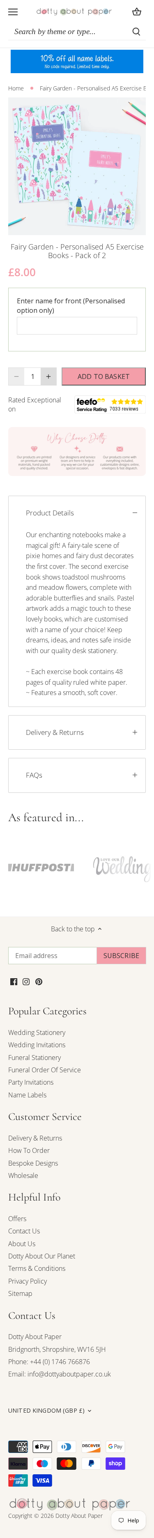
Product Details (50, 512)
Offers (17, 1218)
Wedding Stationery (36, 1032)
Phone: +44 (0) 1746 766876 (49, 1361)
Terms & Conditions (36, 1268)
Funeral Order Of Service (44, 1069)
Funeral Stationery (34, 1057)
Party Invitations (30, 1082)
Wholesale (23, 1175)
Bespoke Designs (33, 1163)
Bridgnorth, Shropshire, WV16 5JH (57, 1349)
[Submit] (136, 31)
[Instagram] (26, 981)
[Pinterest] (38, 981)
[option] (77, 166)
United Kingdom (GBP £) (46, 1410)
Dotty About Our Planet (41, 1256)
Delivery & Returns (55, 732)
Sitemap (20, 1293)
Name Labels (27, 1094)
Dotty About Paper (35, 1336)
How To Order (29, 1150)
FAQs (34, 775)
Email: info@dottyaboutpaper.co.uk (59, 1374)
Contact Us (24, 1230)
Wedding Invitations (36, 1044)
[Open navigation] (13, 12)
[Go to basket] (137, 11)
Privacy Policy (27, 1281)
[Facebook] (13, 981)
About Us (21, 1243)
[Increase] (48, 376)
